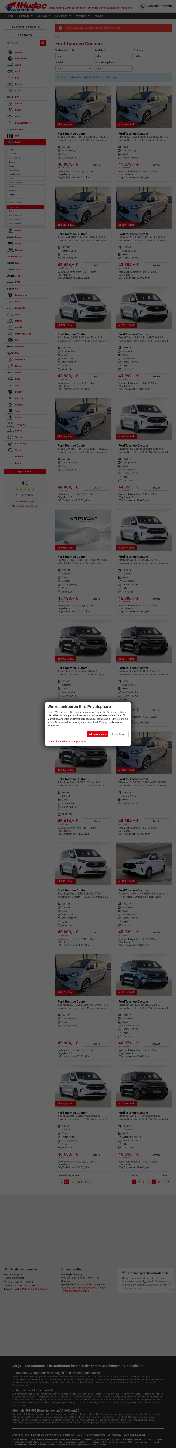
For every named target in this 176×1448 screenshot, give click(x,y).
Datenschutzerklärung (59, 741)
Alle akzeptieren (97, 734)
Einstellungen (119, 734)
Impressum (80, 741)
